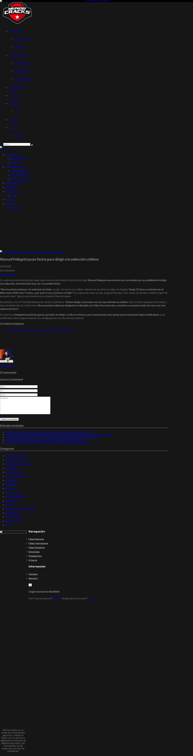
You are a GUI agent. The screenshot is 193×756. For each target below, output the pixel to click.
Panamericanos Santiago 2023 (20, 508)
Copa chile (19, 47)
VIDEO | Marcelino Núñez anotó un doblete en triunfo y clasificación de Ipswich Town (48, 432)
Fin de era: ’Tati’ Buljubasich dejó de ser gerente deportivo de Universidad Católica (46, 442)
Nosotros (13, 128)
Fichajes (9, 488)
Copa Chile (10, 468)
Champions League (15, 459)
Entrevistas (14, 95)
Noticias (9, 504)
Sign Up (57, 598)
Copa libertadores (22, 71)
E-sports (13, 120)
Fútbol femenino (16, 87)
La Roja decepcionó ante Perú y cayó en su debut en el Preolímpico (39, 330)
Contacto (19, 136)
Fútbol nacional (16, 31)
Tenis (17, 112)
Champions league (22, 63)
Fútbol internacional (18, 55)
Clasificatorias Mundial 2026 (19, 464)
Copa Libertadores (14, 472)
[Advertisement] (96, 230)
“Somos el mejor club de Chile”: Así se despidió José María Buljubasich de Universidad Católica (52, 437)
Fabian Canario (7, 365)
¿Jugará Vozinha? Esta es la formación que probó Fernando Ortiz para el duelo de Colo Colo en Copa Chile (58, 434)
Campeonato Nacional (16, 455)
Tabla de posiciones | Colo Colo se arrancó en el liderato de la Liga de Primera (44, 439)
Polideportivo (15, 104)
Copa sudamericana (23, 79)
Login (91, 598)
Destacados (11, 480)
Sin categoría (11, 521)
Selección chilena (22, 39)
